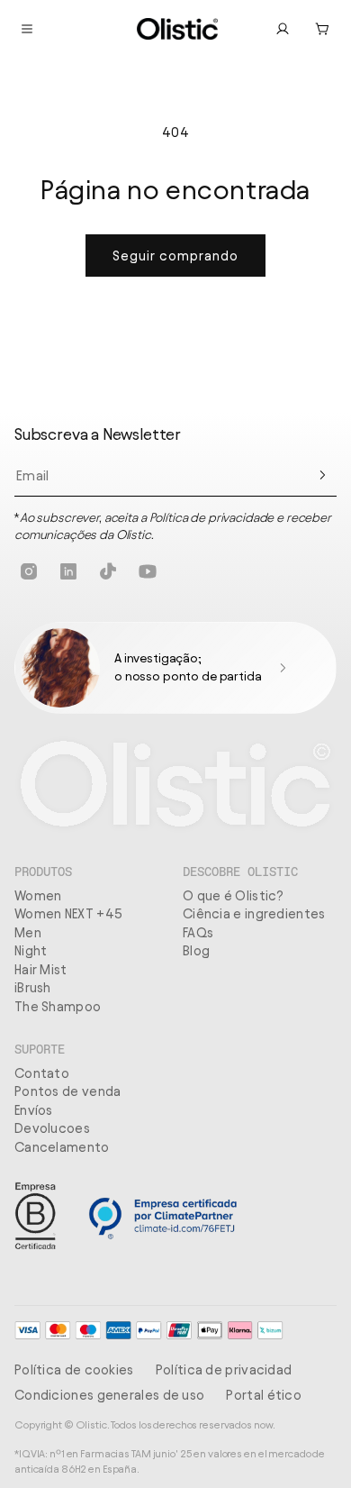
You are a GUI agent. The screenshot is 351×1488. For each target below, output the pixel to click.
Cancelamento (62, 1147)
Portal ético (264, 1395)
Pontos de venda (68, 1091)
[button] (322, 29)
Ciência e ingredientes (254, 914)
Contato (41, 1073)
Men (27, 933)
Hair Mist (41, 970)
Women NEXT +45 (68, 914)
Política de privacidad (224, 1370)
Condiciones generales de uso (109, 1395)
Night (31, 951)
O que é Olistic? (233, 896)
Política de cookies (74, 1370)
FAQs (198, 933)
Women (38, 896)
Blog (196, 951)
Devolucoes (52, 1128)
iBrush (32, 988)
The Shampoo (57, 1007)
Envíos (33, 1110)
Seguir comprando (175, 256)
